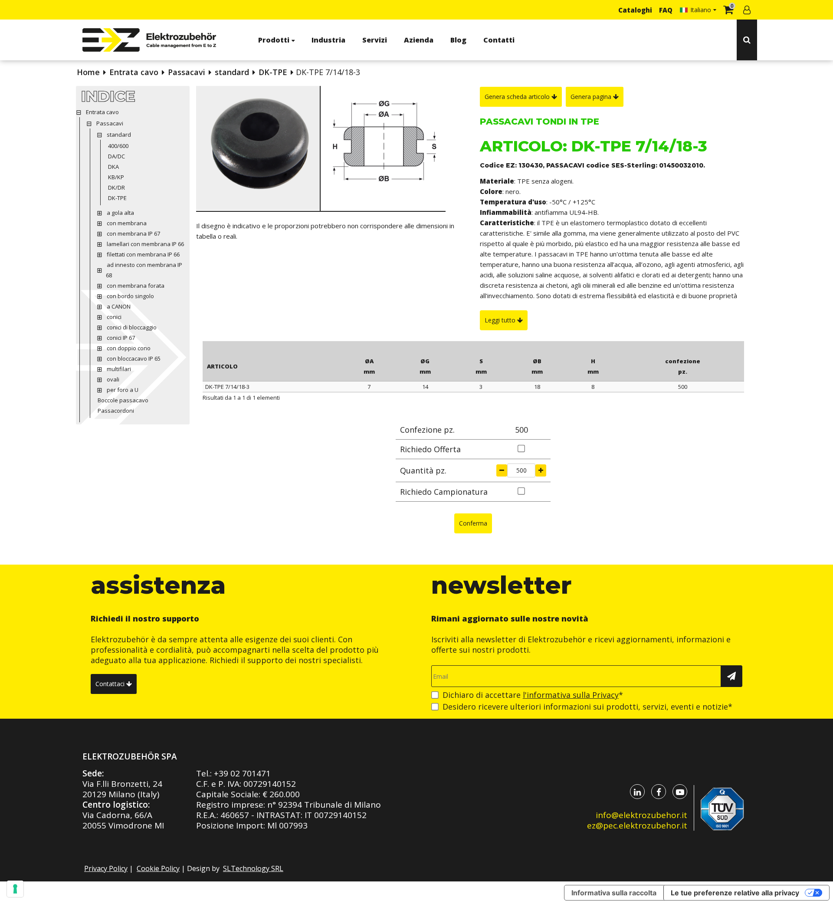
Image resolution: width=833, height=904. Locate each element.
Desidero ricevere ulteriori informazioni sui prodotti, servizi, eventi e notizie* (587, 706)
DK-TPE (273, 72)
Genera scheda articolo (518, 96)
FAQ (665, 10)
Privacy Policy (106, 868)
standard (232, 72)
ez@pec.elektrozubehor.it (637, 825)
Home (88, 72)
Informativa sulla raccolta (613, 892)
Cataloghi (635, 10)
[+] (540, 470)
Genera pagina (592, 96)
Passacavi (186, 72)
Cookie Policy (158, 868)
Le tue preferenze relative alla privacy (735, 892)
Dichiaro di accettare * (533, 695)
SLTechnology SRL (253, 868)
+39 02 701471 (242, 773)
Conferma (473, 523)
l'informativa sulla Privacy (571, 695)
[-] (501, 470)
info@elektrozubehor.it (641, 815)
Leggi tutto (501, 320)
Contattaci (110, 684)
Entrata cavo (133, 72)
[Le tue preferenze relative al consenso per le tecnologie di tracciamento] (15, 889)
